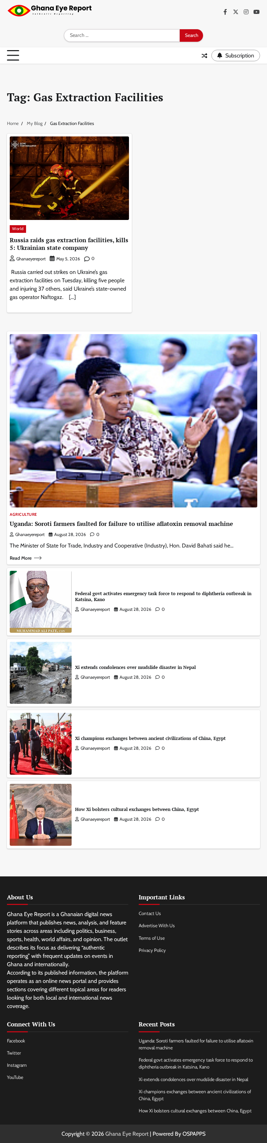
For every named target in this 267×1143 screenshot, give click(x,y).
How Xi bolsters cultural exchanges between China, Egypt (137, 809)
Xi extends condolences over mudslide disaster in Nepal (135, 667)
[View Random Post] (204, 55)
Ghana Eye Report (126, 1133)
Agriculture (23, 515)
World (18, 228)
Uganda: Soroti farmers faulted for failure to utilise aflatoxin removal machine (121, 524)
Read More (21, 558)
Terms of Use (152, 938)
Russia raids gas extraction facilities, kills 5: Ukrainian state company (69, 244)
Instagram (17, 1065)
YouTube (15, 1077)
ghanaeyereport (31, 258)
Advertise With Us (157, 925)
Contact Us (150, 913)
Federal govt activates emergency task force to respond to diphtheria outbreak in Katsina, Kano (163, 596)
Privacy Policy (152, 950)
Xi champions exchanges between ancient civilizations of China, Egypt (150, 738)
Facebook (16, 1040)
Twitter (14, 1053)
